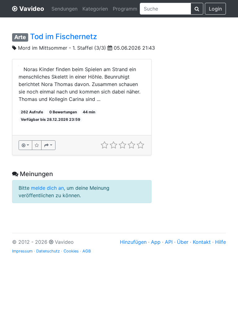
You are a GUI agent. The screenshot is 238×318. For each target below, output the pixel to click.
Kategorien (95, 9)
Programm (125, 9)
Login (215, 9)
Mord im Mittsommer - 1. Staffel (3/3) (62, 48)
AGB (86, 251)
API (169, 242)
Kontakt (202, 242)
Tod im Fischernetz (63, 36)
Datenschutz (48, 251)
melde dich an (47, 188)
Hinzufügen (133, 242)
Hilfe (220, 242)
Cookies (71, 251)
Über (182, 242)
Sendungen (64, 9)
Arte (20, 37)
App (156, 242)
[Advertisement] (193, 90)
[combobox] (165, 9)
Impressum (22, 251)
